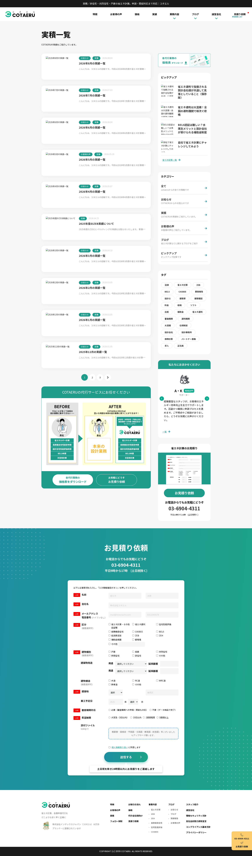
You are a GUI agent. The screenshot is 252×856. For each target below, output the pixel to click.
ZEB (198, 284)
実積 (96, 58)
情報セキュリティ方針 (196, 815)
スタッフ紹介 (192, 804)
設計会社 (169, 332)
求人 (167, 345)
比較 (167, 311)
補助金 (180, 311)
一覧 (164, 431)
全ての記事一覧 (169, 159)
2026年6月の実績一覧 (92, 127)
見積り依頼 (239, 14)
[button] (207, 398)
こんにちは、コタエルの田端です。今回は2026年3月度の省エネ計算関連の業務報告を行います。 (123, 261)
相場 (179, 305)
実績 (154, 14)
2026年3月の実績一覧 (92, 255)
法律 (167, 284)
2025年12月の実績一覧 (93, 352)
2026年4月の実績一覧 (92, 191)
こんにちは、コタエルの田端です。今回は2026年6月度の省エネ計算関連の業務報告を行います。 (123, 133)
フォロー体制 (116, 821)
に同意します (126, 747)
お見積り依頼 (116, 480)
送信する (126, 757)
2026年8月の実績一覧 (92, 63)
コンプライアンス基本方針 (198, 826)
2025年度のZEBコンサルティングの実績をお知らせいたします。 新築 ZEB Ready (117, 229)
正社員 (180, 345)
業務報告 (199, 291)
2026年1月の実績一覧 (92, 320)
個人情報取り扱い (120, 747)
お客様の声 (116, 14)
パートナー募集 (189, 339)
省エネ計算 (182, 284)
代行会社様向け (135, 815)
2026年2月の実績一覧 (92, 288)
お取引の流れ (134, 804)
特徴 (95, 14)
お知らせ (85, 58)
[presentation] (143, 733)
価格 (137, 14)
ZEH (153, 818)
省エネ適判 (197, 311)
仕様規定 (184, 325)
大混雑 (168, 325)
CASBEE (182, 291)
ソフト (193, 305)
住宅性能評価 (156, 827)
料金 (167, 305)
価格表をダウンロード (73, 480)
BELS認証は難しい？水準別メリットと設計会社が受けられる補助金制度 (192, 128)
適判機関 (186, 318)
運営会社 (190, 810)
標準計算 (169, 339)
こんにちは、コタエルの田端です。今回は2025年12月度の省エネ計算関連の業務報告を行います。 (124, 357)
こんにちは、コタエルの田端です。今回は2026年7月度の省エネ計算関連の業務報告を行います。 (123, 101)
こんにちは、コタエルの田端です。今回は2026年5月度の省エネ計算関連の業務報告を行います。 (123, 165)
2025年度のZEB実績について (96, 223)
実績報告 (174, 818)
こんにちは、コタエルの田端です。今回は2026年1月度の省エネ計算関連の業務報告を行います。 (123, 325)
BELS (167, 291)
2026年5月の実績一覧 (92, 159)
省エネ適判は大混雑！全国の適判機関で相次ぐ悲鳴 (192, 110)
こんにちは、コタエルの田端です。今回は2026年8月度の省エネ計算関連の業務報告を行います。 (123, 68)
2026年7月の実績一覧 (92, 95)
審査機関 (169, 318)
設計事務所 (187, 332)
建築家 (183, 298)
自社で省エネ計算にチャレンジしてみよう (192, 144)
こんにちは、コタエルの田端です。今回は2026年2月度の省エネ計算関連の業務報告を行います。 (123, 293)
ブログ (173, 814)
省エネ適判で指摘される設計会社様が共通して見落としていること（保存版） (192, 92)
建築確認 (198, 298)
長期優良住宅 (156, 822)
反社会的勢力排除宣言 (196, 821)
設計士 (168, 298)
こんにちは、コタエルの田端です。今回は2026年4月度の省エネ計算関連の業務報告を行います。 (123, 197)
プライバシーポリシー (196, 832)
